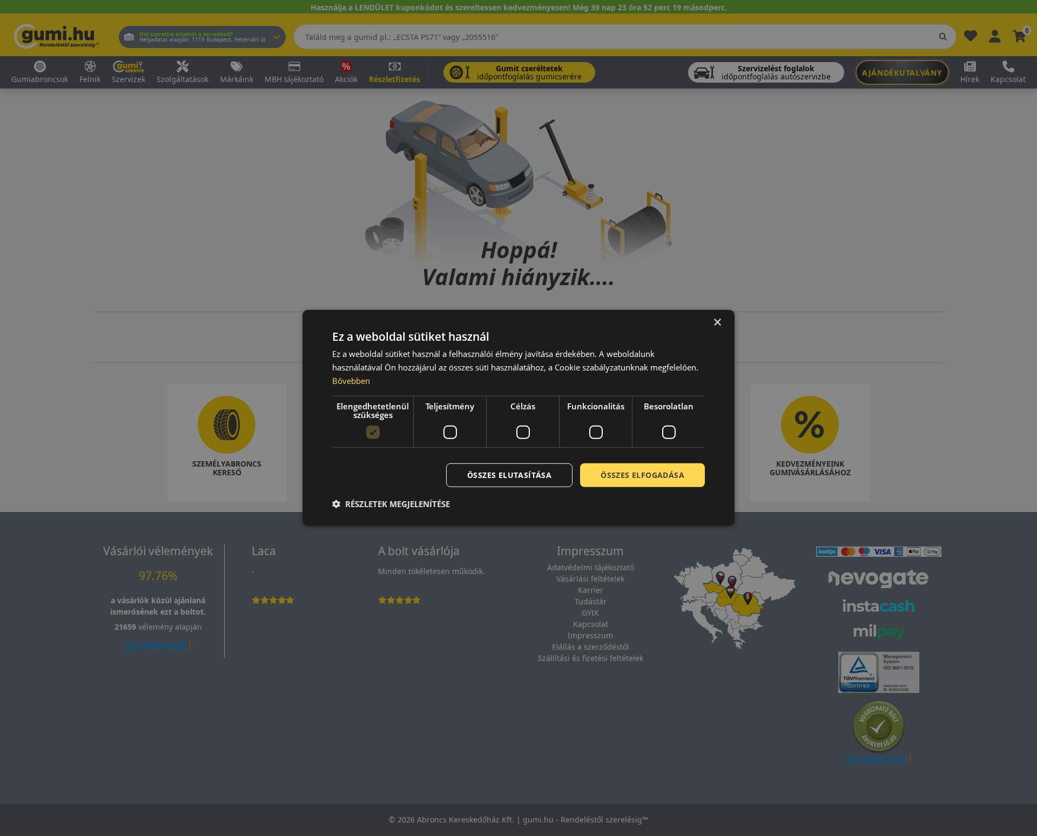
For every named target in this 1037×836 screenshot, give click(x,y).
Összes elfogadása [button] (642, 474)
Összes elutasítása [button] (509, 474)
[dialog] (518, 418)
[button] (391, 504)
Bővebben (351, 380)
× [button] (717, 323)
